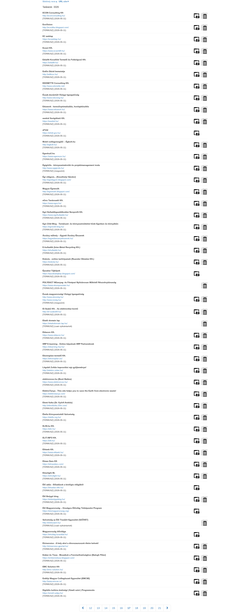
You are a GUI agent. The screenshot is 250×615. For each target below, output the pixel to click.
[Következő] (167, 608)
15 (113, 608)
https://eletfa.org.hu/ (52, 417)
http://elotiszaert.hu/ (52, 522)
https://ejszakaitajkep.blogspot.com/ (59, 273)
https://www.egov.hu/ (52, 203)
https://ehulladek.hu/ (52, 250)
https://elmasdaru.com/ (53, 464)
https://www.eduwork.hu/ (54, 109)
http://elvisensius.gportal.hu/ (55, 546)
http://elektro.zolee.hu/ (53, 370)
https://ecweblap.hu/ (52, 39)
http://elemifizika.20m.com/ (55, 405)
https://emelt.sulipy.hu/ (53, 593)
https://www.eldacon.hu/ (53, 335)
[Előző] (83, 608)
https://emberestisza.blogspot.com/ (59, 558)
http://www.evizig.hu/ (52, 300)
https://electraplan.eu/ (52, 358)
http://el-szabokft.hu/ (52, 311)
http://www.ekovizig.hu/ (53, 297)
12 (90, 608)
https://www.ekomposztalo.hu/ (56, 285)
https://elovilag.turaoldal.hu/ (55, 534)
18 (136, 608)
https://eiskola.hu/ (51, 262)
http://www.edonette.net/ (54, 86)
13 (98, 608)
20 (151, 608)
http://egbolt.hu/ (50, 144)
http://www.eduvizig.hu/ (53, 98)
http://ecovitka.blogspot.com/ (56, 27)
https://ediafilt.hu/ (50, 62)
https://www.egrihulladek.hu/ (55, 215)
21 (159, 608)
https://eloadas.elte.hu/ (53, 487)
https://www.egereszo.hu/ (54, 156)
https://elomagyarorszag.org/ (56, 511)
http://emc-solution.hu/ (53, 569)
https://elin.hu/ (49, 429)
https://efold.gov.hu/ (51, 133)
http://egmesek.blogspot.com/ (56, 191)
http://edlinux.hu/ (50, 74)
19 (144, 608)
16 (121, 608)
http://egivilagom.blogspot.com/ (57, 180)
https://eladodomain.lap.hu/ (55, 323)
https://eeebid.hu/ (50, 121)
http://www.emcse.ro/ (52, 581)
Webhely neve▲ (50, 1)
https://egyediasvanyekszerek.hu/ (58, 238)
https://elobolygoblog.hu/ (54, 499)
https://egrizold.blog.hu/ (53, 227)
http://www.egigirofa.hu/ (53, 168)
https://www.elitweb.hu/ (53, 452)
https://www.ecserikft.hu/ (54, 51)
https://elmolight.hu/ (51, 476)
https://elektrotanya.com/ (54, 394)
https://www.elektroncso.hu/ (55, 382)
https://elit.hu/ (49, 440)
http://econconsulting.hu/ (54, 15)
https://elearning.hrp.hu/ (53, 347)
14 (105, 608)
